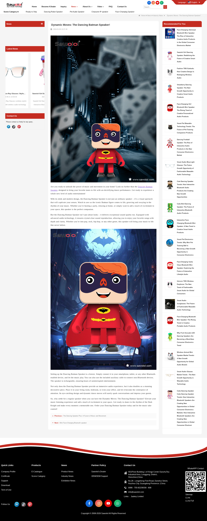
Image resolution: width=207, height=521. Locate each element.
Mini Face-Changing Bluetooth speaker (73, 423)
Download (5, 485)
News (149, 15)
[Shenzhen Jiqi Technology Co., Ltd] (15, 5)
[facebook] (149, 2)
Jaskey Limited (137, 496)
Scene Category (38, 476)
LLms (187, 498)
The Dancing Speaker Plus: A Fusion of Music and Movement (84, 416)
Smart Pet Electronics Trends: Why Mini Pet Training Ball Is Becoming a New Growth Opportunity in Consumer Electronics (186, 247)
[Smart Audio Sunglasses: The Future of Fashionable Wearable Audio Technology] (170, 304)
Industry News (158, 15)
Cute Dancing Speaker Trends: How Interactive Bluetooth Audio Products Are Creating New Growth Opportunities (185, 189)
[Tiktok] (14, 126)
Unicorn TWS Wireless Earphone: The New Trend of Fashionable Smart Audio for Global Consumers (185, 287)
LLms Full (189, 501)
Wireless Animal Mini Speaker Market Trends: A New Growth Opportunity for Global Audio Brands (185, 358)
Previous (6, 76)
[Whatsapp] (162, 2)
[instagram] (153, 2)
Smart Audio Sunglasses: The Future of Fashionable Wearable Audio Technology (186, 305)
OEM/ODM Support (99, 476)
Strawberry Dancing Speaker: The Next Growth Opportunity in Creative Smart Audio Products (185, 91)
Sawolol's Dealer (98, 472)
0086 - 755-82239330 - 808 (139, 488)
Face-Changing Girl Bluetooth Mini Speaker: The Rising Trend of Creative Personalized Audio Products (186, 110)
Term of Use (6, 490)
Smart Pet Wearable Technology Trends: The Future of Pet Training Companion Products (186, 128)
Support (4, 481)
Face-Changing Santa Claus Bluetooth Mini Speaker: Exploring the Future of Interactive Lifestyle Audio (185, 268)
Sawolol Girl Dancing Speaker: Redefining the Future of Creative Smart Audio (24, 93)
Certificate (5, 476)
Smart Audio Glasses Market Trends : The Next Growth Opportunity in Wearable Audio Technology (186, 378)
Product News (12, 29)
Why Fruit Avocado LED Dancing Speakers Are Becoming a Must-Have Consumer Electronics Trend (186, 339)
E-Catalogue (37, 472)
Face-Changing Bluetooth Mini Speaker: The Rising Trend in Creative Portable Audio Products (186, 321)
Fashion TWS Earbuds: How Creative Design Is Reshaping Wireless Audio (185, 73)
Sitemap (189, 495)
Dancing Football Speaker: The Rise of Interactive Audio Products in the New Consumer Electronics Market (185, 147)
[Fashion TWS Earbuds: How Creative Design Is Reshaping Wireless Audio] (170, 72)
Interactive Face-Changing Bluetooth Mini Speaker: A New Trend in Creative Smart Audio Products (186, 226)
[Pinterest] (19, 126)
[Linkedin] (8, 126)
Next (44, 76)
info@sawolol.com (136, 492)
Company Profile (8, 472)
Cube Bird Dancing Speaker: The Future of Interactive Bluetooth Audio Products (185, 208)
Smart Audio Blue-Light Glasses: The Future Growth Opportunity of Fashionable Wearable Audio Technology (185, 168)
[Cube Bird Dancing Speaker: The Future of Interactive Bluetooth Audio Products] (170, 207)
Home (143, 15)
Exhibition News (13, 39)
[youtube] (158, 2)
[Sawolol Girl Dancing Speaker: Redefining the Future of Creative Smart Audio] (25, 71)
